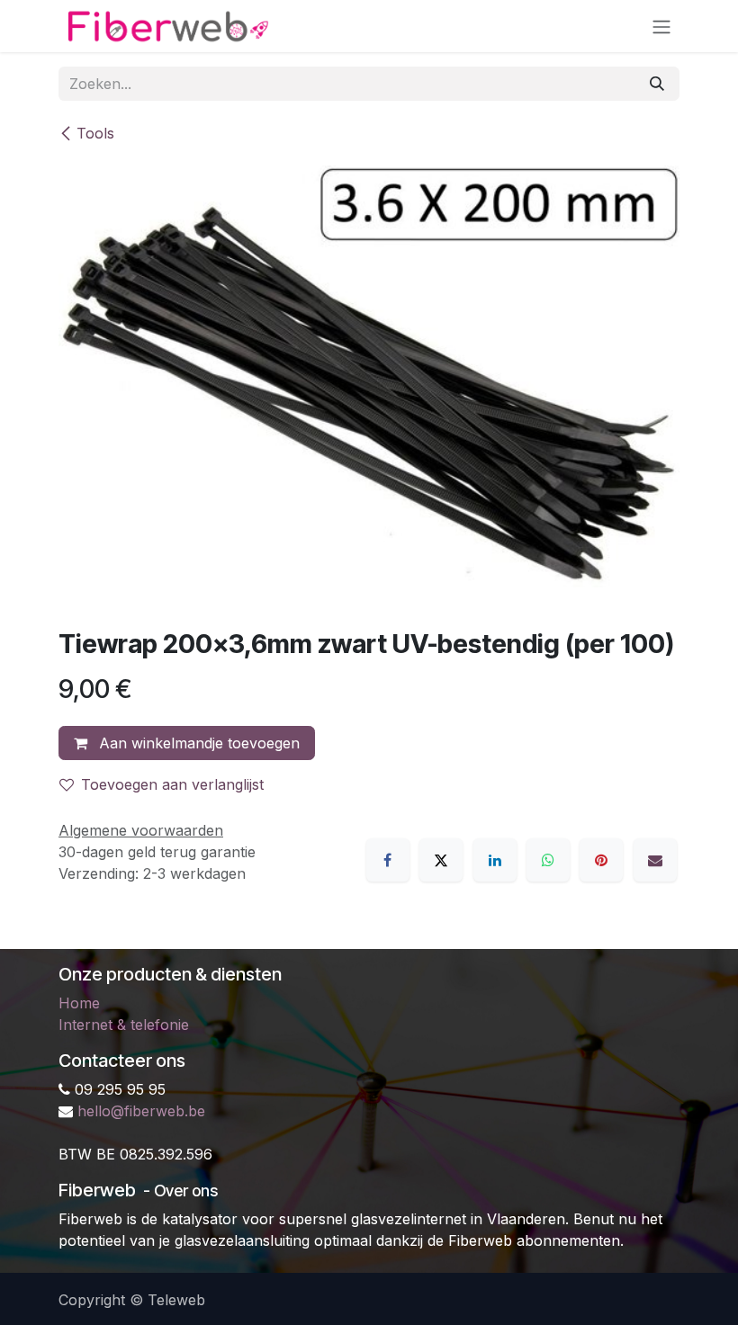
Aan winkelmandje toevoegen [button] (197, 743)
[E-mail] (655, 860)
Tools (95, 133)
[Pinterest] (601, 860)
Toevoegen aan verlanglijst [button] (172, 784)
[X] (441, 860)
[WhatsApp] (548, 860)
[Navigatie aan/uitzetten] (662, 26)
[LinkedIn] (495, 860)
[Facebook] (388, 860)
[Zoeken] (657, 84)
